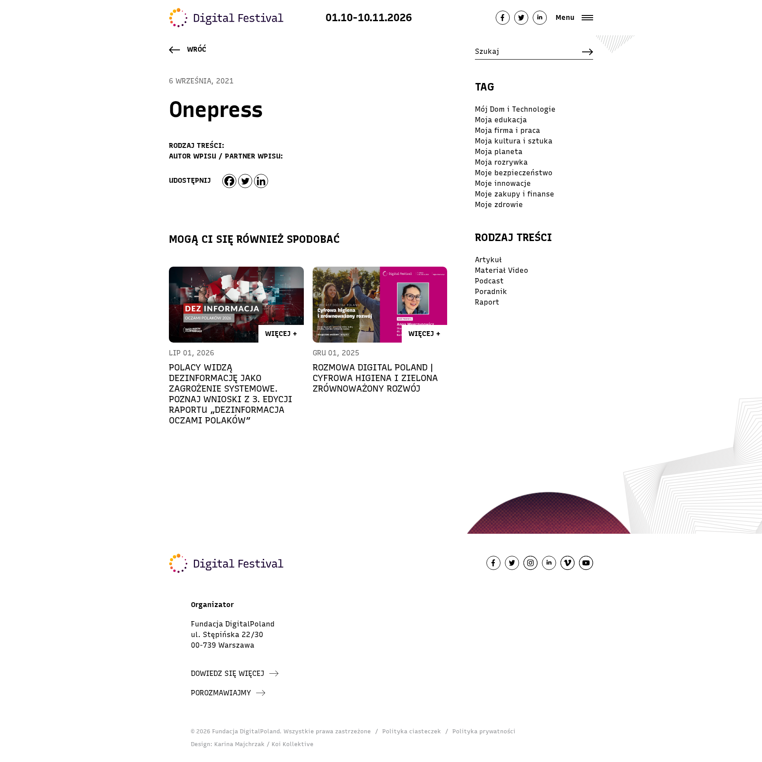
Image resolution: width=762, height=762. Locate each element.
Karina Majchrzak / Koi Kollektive (264, 744)
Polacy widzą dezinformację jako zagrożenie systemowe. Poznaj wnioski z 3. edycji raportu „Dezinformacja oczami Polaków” (230, 394)
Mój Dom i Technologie (515, 109)
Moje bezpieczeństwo (514, 173)
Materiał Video (501, 270)
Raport (487, 302)
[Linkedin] (261, 181)
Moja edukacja (501, 120)
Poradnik (491, 291)
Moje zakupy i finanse (514, 194)
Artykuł (488, 260)
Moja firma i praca (507, 130)
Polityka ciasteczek (411, 731)
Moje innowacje (503, 183)
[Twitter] (245, 181)
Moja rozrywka (501, 162)
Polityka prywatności (483, 731)
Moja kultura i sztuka (514, 141)
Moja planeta (499, 151)
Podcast (489, 281)
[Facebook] (229, 181)
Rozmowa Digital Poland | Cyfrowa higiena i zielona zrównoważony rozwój (375, 378)
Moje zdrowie (499, 204)
